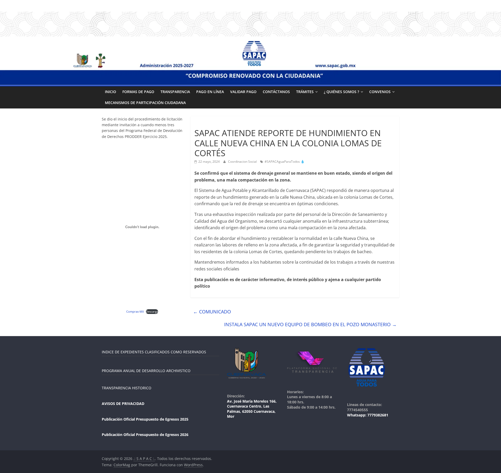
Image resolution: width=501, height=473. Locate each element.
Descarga (152, 311)
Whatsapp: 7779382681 (367, 415)
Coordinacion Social (243, 161)
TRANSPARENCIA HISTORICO (126, 387)
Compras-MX (135, 311)
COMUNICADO (212, 311)
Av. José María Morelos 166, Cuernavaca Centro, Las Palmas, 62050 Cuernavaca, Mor (252, 409)
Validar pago (243, 91)
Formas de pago (138, 91)
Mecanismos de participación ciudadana (145, 102)
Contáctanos (276, 91)
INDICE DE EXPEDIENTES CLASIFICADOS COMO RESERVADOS (154, 351)
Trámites (305, 91)
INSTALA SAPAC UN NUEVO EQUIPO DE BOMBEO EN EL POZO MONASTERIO (310, 324)
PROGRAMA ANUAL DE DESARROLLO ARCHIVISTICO (146, 370)
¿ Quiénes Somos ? (341, 91)
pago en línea (210, 91)
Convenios (380, 91)
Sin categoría (206, 124)
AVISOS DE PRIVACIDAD (123, 403)
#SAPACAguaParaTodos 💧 (285, 161)
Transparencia (175, 91)
